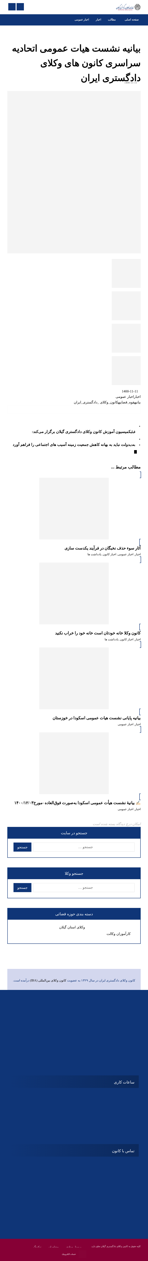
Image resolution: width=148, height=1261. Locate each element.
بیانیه (137, 402)
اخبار (137, 397)
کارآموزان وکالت (118, 934)
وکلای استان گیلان (72, 927)
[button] (136, 409)
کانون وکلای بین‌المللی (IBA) (48, 980)
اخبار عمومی (125, 397)
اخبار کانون (109, 554)
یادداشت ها (94, 554)
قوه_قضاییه (126, 402)
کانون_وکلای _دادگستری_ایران (96, 402)
